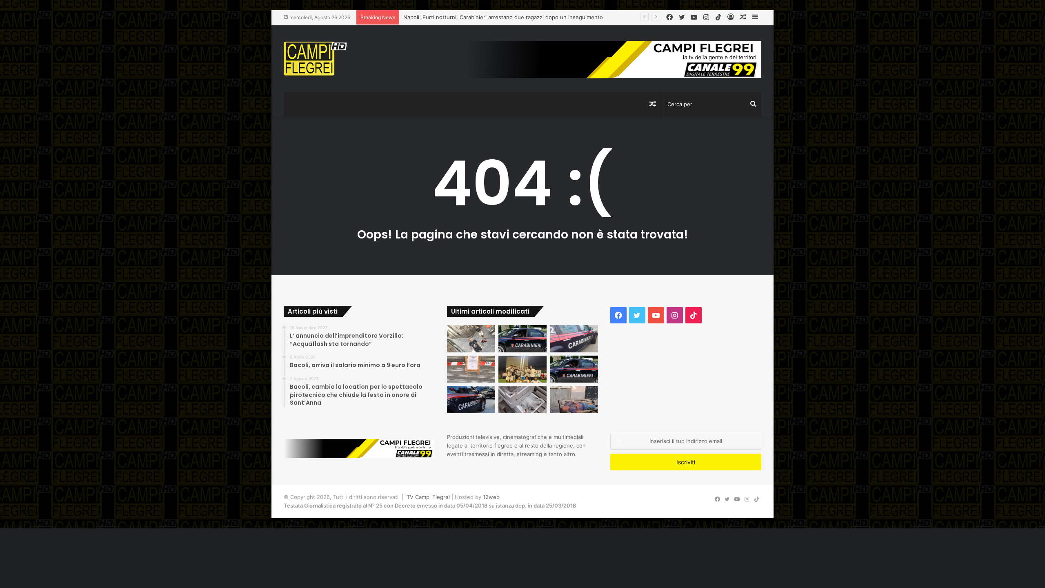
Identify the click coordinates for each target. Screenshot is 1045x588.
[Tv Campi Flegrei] (315, 59)
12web (491, 497)
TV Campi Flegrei (428, 497)
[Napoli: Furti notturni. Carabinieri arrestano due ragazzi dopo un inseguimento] (522, 338)
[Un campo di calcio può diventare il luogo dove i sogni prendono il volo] (522, 369)
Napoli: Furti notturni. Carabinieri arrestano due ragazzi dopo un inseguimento (503, 17)
